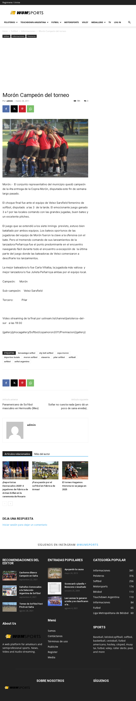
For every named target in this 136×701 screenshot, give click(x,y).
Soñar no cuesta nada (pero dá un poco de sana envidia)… (68, 406)
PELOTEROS (9, 22)
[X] (14, 108)
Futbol (55, 22)
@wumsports (87, 544)
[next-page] (10, 503)
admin (10, 100)
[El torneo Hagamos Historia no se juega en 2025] (75, 470)
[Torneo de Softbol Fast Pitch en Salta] (9, 607)
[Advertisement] (45, 65)
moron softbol (30, 357)
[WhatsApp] (30, 108)
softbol (7, 361)
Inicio (5, 31)
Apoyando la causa (74, 569)
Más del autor (42, 454)
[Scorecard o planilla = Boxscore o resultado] (55, 588)
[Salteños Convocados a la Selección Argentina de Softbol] (9, 590)
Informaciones (28, 31)
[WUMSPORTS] (22, 640)
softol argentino (22, 361)
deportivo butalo (12, 357)
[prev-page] (4, 503)
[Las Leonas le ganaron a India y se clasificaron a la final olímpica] (55, 601)
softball (72, 357)
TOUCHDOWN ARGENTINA (33, 22)
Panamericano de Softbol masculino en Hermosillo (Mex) (20, 406)
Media (51, 657)
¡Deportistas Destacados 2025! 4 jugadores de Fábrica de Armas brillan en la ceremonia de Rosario (15, 489)
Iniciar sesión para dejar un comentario (24, 524)
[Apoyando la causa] (55, 573)
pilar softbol (59, 357)
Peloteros (31, 36)
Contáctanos (55, 636)
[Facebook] (6, 108)
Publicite (53, 646)
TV (110, 22)
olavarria (45, 357)
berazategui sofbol (26, 353)
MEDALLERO (97, 22)
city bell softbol (46, 353)
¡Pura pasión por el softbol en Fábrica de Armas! (43, 486)
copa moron (63, 353)
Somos (52, 630)
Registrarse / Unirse (11, 2)
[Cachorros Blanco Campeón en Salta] (9, 575)
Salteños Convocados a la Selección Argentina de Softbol (30, 590)
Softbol (14, 31)
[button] (129, 22)
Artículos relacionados (17, 454)
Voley (85, 22)
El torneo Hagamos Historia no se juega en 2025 (74, 486)
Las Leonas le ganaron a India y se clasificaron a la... (76, 601)
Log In (117, 22)
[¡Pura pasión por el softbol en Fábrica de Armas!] (45, 470)
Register (53, 652)
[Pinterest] (22, 108)
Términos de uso (58, 641)
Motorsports (71, 22)
